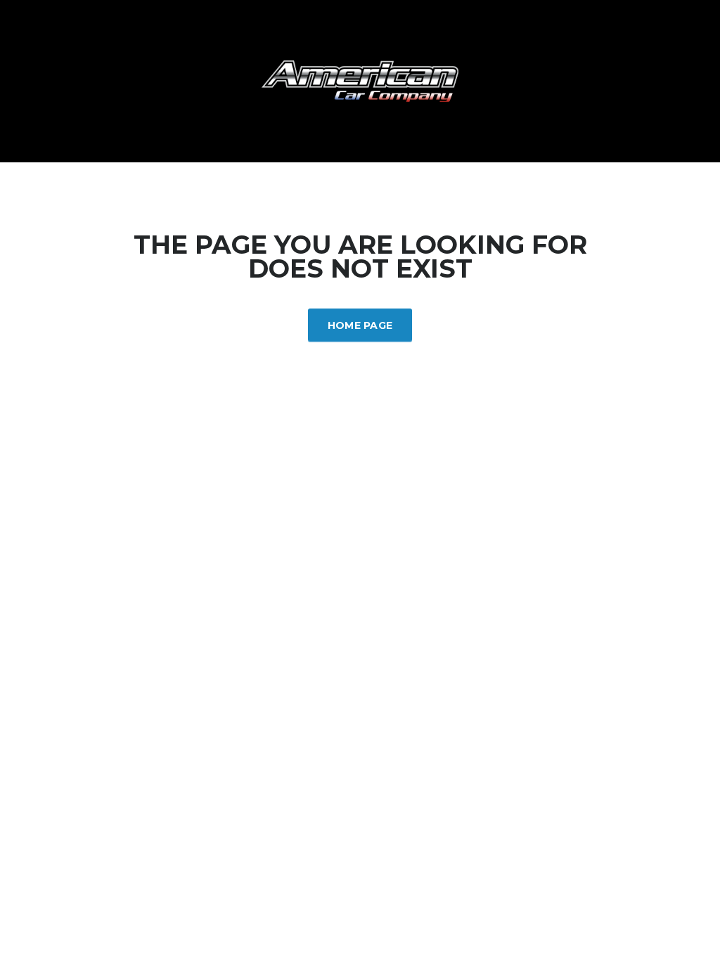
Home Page (360, 325)
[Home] (360, 79)
